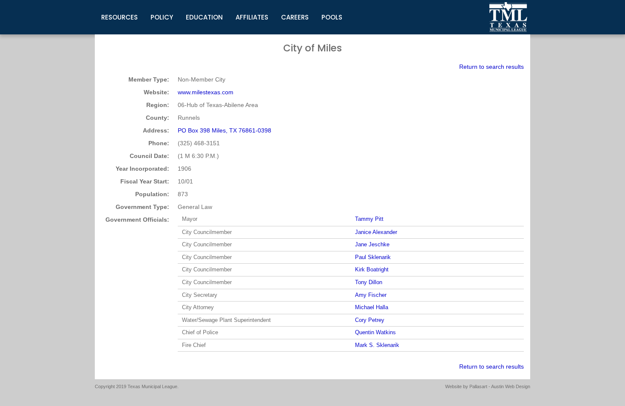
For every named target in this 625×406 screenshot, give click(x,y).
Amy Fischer (370, 295)
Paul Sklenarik (373, 257)
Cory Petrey (369, 320)
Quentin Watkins (375, 332)
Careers (295, 17)
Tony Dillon (368, 282)
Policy (162, 17)
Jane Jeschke (372, 244)
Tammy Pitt (369, 219)
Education (204, 17)
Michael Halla (371, 307)
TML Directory (508, 17)
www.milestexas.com (205, 92)
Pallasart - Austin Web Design (499, 386)
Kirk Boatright (372, 269)
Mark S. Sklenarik (377, 345)
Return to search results (491, 66)
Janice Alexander (376, 232)
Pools (331, 17)
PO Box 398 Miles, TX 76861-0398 (224, 130)
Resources (119, 17)
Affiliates (252, 17)
